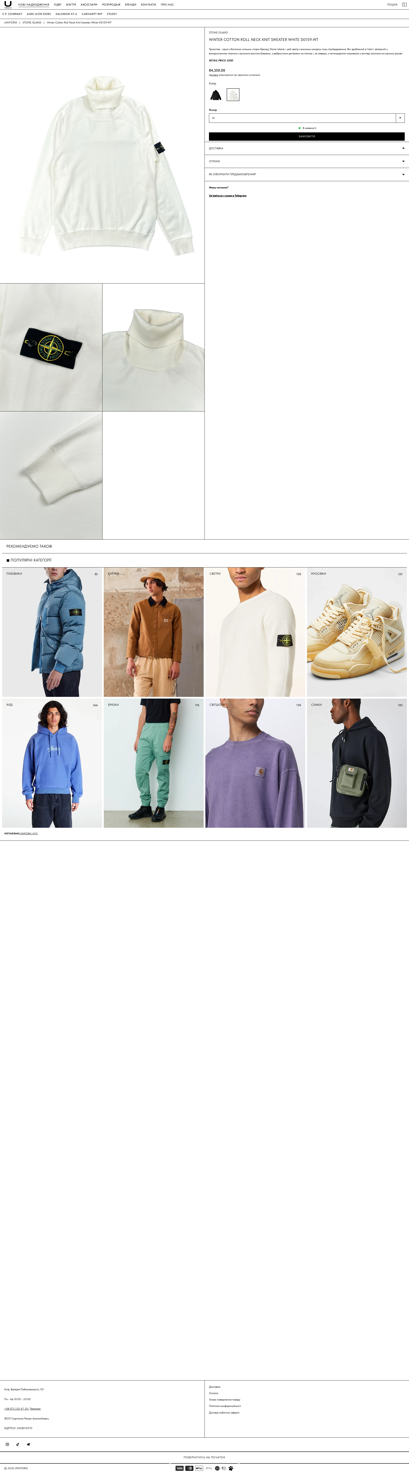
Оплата (213, 1393)
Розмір (213, 109)
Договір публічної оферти (224, 1412)
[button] (216, 95)
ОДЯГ (58, 4)
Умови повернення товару (224, 1399)
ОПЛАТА (214, 161)
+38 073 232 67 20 (16, 1408)
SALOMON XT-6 (66, 14)
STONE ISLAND (32, 22)
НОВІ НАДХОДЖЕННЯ (33, 4)
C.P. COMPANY (12, 14)
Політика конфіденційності (225, 1406)
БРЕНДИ (130, 4)
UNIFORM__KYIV (29, 833)
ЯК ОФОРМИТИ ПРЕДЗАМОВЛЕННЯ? (232, 174)
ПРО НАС (167, 4)
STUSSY (112, 14)
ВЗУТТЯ (71, 4)
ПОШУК (392, 4)
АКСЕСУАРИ (89, 4)
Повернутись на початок (204, 1457)
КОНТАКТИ (148, 4)
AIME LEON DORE (39, 14)
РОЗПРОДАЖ (111, 4)
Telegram (35, 1408)
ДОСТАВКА (216, 148)
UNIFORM (10, 22)
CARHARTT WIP (92, 14)
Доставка (213, 75)
